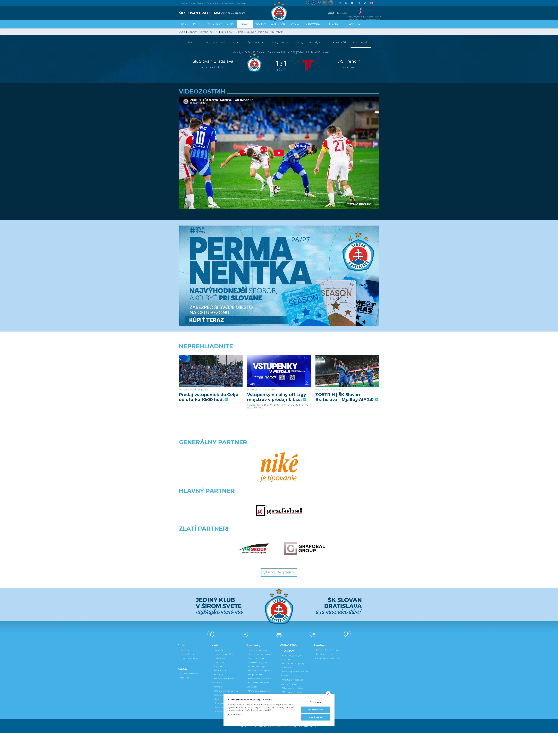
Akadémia (278, 24)
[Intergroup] (253, 548)
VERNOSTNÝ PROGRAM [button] (306, 24)
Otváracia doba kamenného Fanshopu (327, 656)
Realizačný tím (188, 654)
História (219, 650)
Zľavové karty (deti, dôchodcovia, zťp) (257, 664)
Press (192, 3)
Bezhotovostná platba (260, 670)
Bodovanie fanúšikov (293, 688)
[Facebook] (339, 3)
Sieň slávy (220, 658)
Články (299, 42)
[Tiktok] (365, 3)
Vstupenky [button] (214, 24)
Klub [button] (196, 24)
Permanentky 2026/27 (260, 654)
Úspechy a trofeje (224, 654)
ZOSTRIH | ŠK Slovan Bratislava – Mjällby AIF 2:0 (345, 397)
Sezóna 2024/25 (209, 32)
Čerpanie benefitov (293, 692)
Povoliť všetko (315, 717)
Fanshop (241, 3)
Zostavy (213, 42)
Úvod (184, 24)
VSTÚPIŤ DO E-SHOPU (329, 650)
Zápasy (192, 32)
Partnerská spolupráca (226, 691)
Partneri (219, 686)
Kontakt (219, 674)
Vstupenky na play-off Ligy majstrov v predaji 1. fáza (276, 397)
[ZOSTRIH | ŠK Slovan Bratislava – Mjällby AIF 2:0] (347, 371)
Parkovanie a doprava (260, 678)
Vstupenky (202, 389)
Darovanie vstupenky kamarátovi (258, 693)
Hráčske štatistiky (189, 658)
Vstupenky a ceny (258, 650)
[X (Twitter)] (346, 3)
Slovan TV (338, 389)
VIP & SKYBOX (256, 658)
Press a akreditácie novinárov (223, 680)
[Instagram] (359, 3)
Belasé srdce (228, 3)
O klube (219, 666)
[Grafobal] (279, 511)
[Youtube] (352, 3)
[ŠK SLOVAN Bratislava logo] (279, 11)
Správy (260, 24)
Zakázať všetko (315, 710)
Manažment (221, 670)
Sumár (236, 42)
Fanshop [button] (354, 24)
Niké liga (226, 32)
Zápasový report (256, 42)
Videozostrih (361, 42)
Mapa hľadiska (256, 674)
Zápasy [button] (245, 24)
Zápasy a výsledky (190, 673)
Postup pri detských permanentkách (292, 681)
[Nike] (279, 467)
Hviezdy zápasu (318, 42)
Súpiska (185, 650)
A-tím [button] (230, 24)
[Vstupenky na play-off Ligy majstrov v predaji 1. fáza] (279, 371)
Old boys (219, 662)
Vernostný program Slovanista (258, 684)
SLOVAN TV (335, 24)
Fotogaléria (340, 42)
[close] (328, 693)
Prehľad (188, 42)
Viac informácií (235, 714)
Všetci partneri (279, 572)
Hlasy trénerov (280, 42)
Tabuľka (185, 677)
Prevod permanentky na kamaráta (294, 673)
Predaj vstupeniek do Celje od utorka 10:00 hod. (208, 397)
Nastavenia (315, 702)
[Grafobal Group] (304, 548)
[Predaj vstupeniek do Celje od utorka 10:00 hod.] (211, 371)
